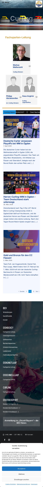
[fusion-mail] (29, 66)
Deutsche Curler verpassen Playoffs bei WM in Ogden (18, 142)
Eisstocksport (10, 400)
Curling (7, 387)
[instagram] (9, 440)
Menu (7, 2)
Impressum (34, 484)
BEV (5, 308)
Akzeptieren (21, 468)
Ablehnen (21, 474)
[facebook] (4, 440)
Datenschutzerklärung (23, 484)
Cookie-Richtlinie (11, 484)
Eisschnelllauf (11, 375)
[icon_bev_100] (39, 1)
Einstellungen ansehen (21, 479)
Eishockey (8, 327)
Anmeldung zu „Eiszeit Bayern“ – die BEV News (21, 421)
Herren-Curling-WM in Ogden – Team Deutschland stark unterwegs (20, 199)
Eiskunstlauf (10, 362)
